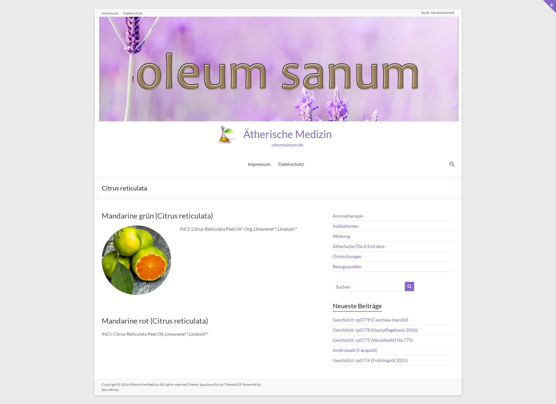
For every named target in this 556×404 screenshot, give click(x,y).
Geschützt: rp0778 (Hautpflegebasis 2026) (375, 330)
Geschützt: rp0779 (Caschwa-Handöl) (370, 319)
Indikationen (345, 226)
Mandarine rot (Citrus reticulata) (155, 320)
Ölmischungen (347, 256)
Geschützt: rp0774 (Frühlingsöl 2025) (370, 360)
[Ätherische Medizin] (278, 20)
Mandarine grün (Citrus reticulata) (157, 215)
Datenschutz (133, 13)
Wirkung (341, 236)
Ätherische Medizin (287, 134)
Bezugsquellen (347, 266)
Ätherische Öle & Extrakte (359, 246)
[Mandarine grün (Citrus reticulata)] (136, 229)
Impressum (110, 13)
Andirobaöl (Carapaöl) (355, 350)
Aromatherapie (348, 215)
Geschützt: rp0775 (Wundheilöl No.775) (373, 340)
